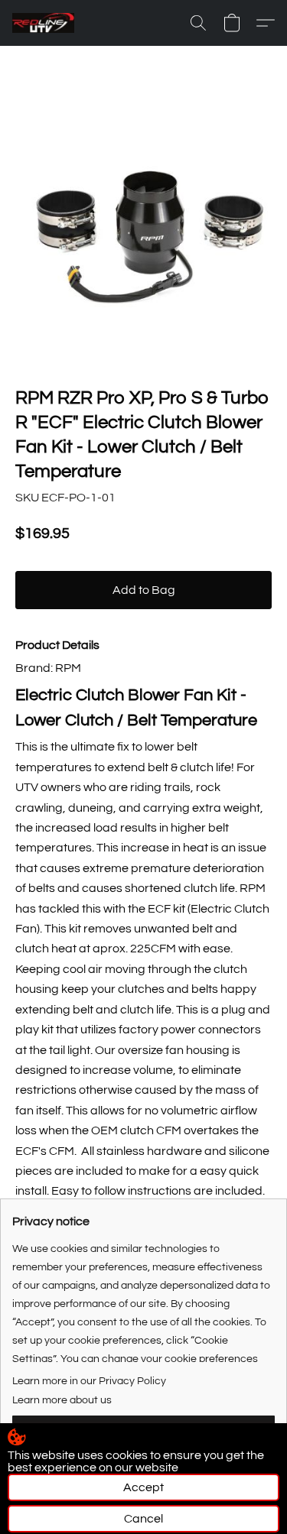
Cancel (143, 1519)
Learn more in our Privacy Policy (89, 1381)
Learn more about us (62, 1400)
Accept (143, 1487)
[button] (44, 23)
